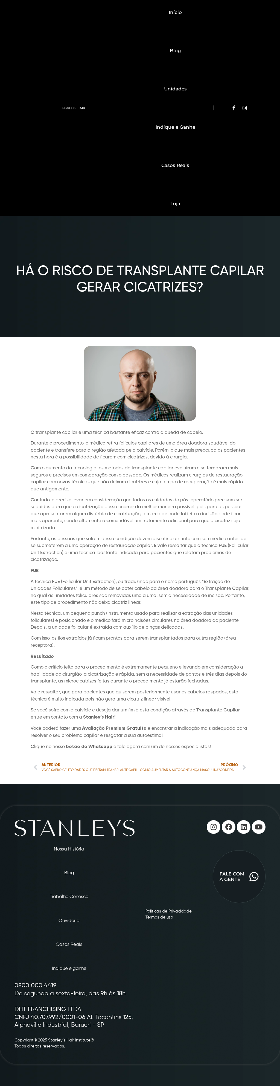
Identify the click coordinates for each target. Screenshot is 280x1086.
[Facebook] (228, 827)
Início (175, 12)
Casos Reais (175, 165)
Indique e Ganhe (175, 127)
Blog (175, 50)
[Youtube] (259, 827)
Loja (175, 203)
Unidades (175, 89)
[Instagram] (213, 827)
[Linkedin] (243, 827)
